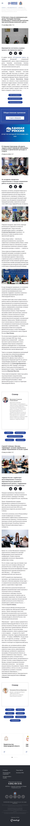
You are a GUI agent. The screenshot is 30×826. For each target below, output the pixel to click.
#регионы (20, 709)
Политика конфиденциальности (15, 809)
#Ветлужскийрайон (15, 95)
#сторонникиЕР (20, 432)
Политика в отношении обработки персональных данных (15, 811)
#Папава (9, 440)
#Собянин (20, 713)
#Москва (10, 713)
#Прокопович (20, 440)
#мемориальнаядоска (15, 102)
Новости (20, 7)
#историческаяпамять (15, 98)
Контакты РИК (20, 772)
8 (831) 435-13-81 (15, 784)
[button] (13, 757)
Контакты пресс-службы (7, 777)
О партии (5, 770)
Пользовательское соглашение (15, 807)
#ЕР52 (8, 432)
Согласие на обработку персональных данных (15, 812)
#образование (15, 720)
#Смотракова (8, 716)
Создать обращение (15, 118)
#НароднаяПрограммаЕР (15, 436)
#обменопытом (21, 716)
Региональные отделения (6, 773)
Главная (4, 7)
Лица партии (19, 770)
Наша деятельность (12, 7)
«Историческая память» (19, 57)
